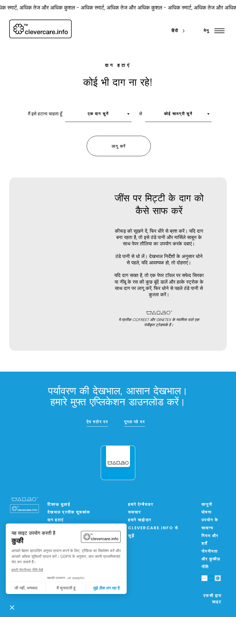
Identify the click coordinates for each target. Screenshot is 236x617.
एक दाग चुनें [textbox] (98, 114)
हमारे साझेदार (139, 520)
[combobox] (98, 116)
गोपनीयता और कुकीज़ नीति (211, 559)
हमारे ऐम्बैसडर (140, 505)
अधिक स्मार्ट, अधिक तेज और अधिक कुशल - (121, 8)
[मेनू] (218, 31)
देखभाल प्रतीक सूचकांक (68, 512)
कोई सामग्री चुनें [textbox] (178, 114)
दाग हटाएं (55, 520)
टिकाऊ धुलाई (59, 505)
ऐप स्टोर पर (97, 422)
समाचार (134, 512)
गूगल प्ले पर (134, 422)
